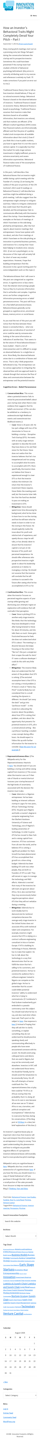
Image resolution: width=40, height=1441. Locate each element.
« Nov (5, 1382)
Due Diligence (15, 1265)
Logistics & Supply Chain (15, 1283)
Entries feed (8, 1413)
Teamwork (18, 1307)
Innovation (9, 1277)
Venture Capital (9, 1203)
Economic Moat (21, 1270)
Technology (28, 1306)
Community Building (17, 1258)
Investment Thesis (20, 1280)
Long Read (20, 1200)
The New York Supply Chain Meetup (11, 1310)
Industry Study (23, 1273)
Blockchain (25, 1252)
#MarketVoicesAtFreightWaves (23, 1249)
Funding (6, 1200)
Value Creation (24, 1310)
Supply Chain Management (20, 1303)
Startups (15, 1296)
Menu (35, 15)
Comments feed (9, 1417)
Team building (11, 1307)
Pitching (28, 1200)
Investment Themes (8, 1280)
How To (12, 1200)
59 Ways (21, 1122)
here (11, 765)
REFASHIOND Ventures (18, 1293)
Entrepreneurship (11, 1273)
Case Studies (31, 1197)
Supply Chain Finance (15, 1300)
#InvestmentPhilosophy (9, 1249)
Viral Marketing (27, 1314)
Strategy (24, 1296)
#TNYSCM (6, 1252)
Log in (5, 1409)
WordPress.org (9, 1421)
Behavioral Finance (19, 1197)
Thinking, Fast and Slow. (18, 1188)
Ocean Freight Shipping (15, 1290)
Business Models (20, 1254)
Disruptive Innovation (17, 1261)
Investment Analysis (23, 1277)
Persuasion (14, 1208)
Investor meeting (30, 1280)
